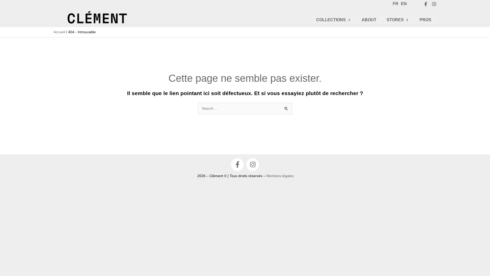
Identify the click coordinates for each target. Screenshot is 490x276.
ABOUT (369, 20)
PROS (425, 20)
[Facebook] (425, 4)
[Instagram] (434, 4)
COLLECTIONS (331, 20)
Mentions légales (280, 176)
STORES (395, 20)
